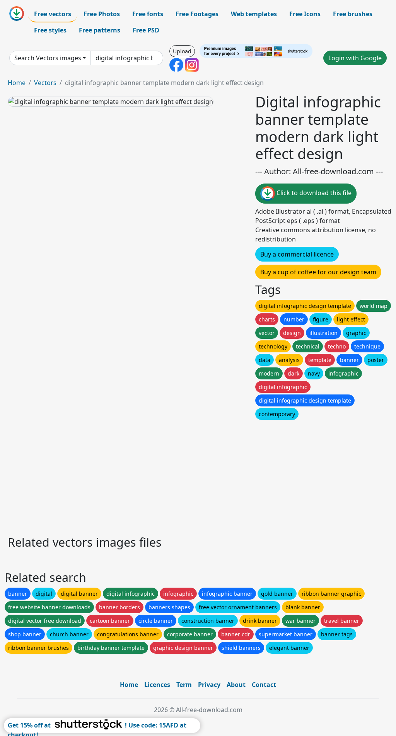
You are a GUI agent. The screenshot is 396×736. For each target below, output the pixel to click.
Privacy (209, 684)
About (236, 684)
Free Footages (197, 14)
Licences (157, 684)
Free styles (50, 30)
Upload (182, 51)
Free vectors (52, 14)
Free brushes (352, 14)
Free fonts (147, 14)
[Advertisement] (198, 476)
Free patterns (99, 30)
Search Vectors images (47, 58)
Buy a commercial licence (297, 254)
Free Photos (102, 14)
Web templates (254, 14)
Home (17, 82)
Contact (264, 684)
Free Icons (305, 14)
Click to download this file (313, 193)
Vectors (45, 82)
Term (184, 684)
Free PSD (146, 30)
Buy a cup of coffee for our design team (318, 272)
